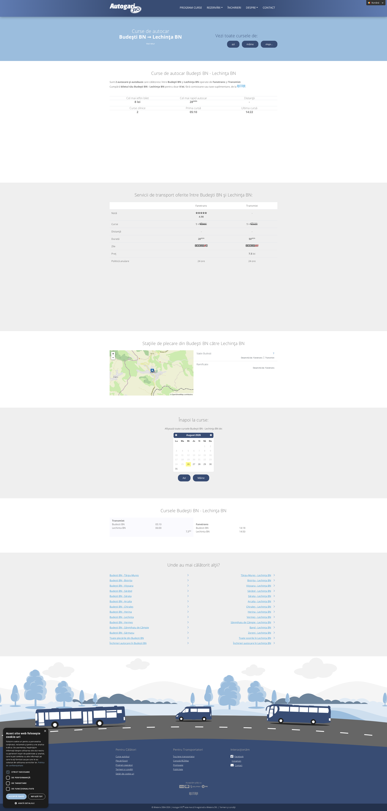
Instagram (236, 761)
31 (176, 469)
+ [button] (113, 353)
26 (188, 464)
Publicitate (178, 769)
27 (194, 464)
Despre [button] (251, 7)
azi (233, 44)
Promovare (178, 765)
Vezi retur (150, 43)
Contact (269, 7)
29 (204, 464)
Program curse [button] (191, 7)
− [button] (113, 357)
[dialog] (25, 768)
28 (199, 464)
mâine (250, 44)
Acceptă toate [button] (16, 796)
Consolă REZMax (181, 760)
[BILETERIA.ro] (241, 86)
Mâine (201, 478)
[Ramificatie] (153, 370)
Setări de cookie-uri (125, 773)
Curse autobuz (122, 756)
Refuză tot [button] (37, 796)
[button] (25, 803)
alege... (269, 44)
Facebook (239, 756)
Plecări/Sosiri (122, 760)
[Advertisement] (193, 144)
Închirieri (234, 7)
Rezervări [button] (213, 7)
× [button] (45, 731)
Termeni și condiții (124, 769)
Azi (184, 478)
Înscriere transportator (184, 756)
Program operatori (124, 765)
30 (210, 464)
